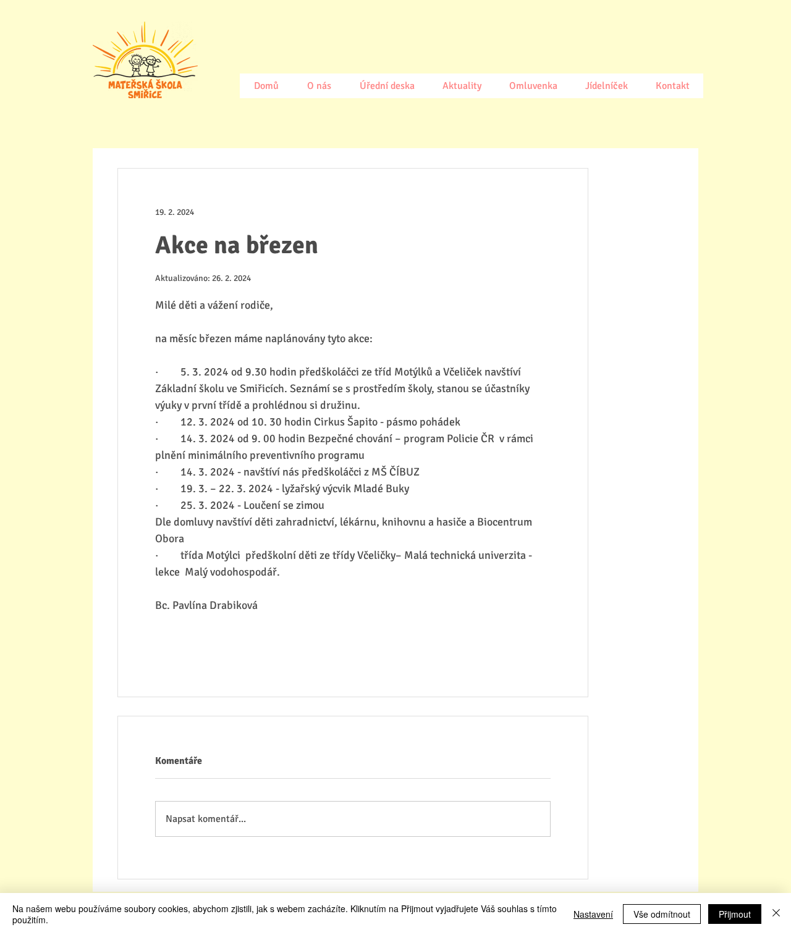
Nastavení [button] (593, 914)
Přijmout (735, 914)
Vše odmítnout (661, 914)
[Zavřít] (776, 914)
